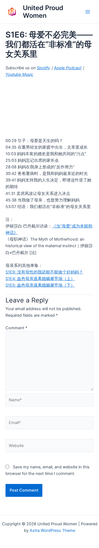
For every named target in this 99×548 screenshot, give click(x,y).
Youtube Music (19, 74)
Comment (16, 327)
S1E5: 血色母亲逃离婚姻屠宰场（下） (40, 285)
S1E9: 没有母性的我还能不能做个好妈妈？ (44, 272)
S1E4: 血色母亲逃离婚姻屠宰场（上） (40, 278)
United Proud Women (43, 11)
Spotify (43, 67)
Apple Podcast (67, 67)
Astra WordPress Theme (52, 530)
